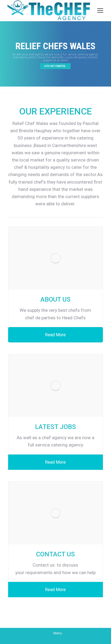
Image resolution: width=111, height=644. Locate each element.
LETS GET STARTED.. (55, 66)
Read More (55, 334)
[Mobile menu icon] (100, 10)
